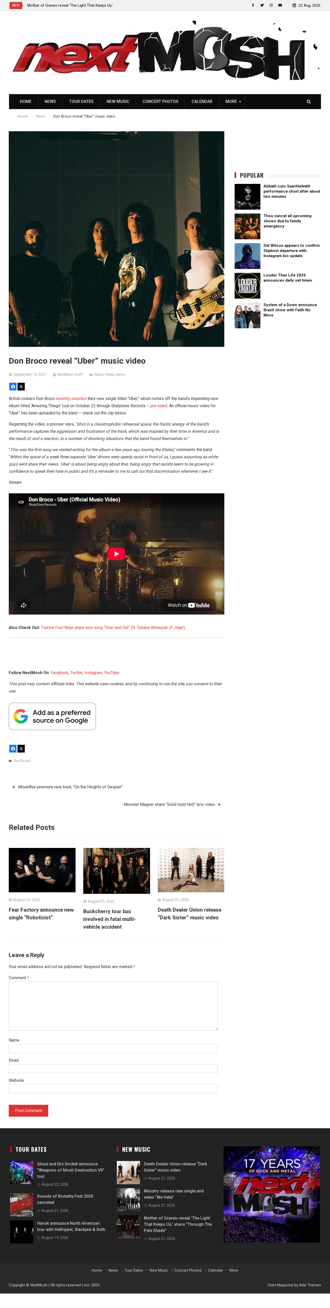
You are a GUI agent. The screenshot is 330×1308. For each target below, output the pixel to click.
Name (14, 1040)
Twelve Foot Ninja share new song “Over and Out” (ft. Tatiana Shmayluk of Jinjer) (113, 627)
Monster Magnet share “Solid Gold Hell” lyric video (169, 804)
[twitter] (262, 5)
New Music (118, 101)
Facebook (59, 672)
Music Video (104, 374)
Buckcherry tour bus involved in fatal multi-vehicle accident (109, 919)
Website (16, 1080)
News (50, 101)
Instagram (93, 672)
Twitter (76, 672)
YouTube (111, 672)
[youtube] (280, 5)
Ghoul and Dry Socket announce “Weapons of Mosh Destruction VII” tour (70, 1170)
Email (14, 1060)
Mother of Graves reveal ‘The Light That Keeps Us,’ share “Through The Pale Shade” (178, 1224)
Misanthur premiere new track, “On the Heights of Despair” (70, 786)
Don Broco (22, 761)
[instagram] (271, 5)
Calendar (202, 101)
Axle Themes (310, 1285)
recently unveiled (71, 398)
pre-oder (158, 405)
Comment (19, 977)
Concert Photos (160, 101)
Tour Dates (81, 101)
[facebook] (253, 5)
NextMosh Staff (70, 374)
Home (25, 101)
